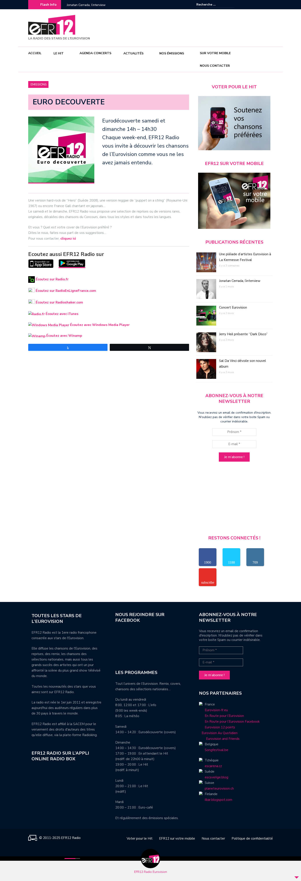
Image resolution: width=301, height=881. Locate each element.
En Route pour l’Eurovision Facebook (232, 721)
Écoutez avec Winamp (63, 335)
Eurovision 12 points (220, 727)
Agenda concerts (95, 53)
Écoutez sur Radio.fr (52, 279)
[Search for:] (210, 4)
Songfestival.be (216, 750)
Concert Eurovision (80, 5)
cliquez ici (68, 238)
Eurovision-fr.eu (216, 710)
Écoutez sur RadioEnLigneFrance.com (65, 291)
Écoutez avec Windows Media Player (99, 325)
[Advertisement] (192, 27)
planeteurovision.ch (219, 788)
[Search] (231, 4)
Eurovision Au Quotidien (218, 733)
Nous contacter (215, 66)
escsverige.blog (216, 777)
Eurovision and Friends (219, 739)
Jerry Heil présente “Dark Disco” (243, 334)
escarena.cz (213, 766)
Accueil (34, 53)
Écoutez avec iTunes (61, 314)
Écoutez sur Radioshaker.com (59, 302)
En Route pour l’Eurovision (224, 716)
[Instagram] (263, 4)
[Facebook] (256, 4)
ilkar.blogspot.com (218, 800)
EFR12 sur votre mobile (177, 838)
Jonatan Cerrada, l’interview (239, 281)
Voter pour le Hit (139, 838)
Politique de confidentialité (252, 838)
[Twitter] (269, 4)
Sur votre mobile (215, 53)
